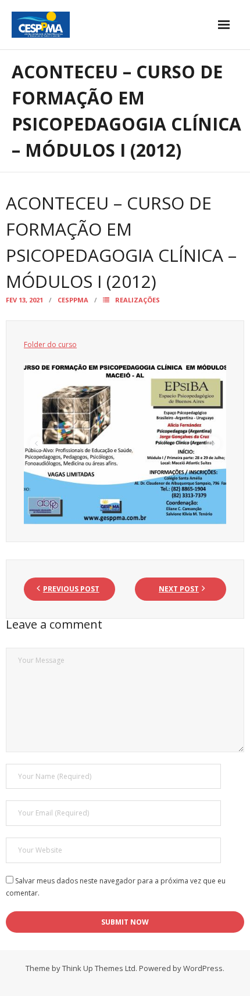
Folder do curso (50, 344)
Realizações (137, 299)
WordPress (203, 968)
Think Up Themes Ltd (98, 968)
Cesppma (73, 299)
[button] (37, 443)
